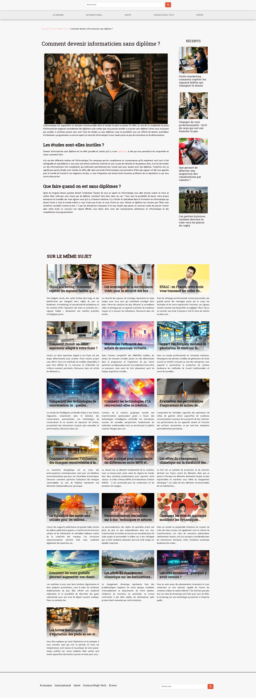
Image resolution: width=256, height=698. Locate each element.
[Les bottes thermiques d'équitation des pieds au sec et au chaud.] (73, 622)
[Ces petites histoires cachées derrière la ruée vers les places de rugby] (193, 200)
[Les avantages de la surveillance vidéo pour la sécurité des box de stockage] (128, 279)
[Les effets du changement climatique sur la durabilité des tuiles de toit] (183, 450)
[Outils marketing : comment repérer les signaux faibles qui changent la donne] (193, 60)
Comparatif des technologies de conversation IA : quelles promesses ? (72, 405)
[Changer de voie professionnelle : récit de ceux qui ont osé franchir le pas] (193, 105)
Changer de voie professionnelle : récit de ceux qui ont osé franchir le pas (193, 126)
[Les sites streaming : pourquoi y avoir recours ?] (183, 565)
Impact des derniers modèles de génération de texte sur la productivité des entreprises (183, 348)
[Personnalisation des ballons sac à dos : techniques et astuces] (128, 508)
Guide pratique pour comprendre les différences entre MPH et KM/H (128, 462)
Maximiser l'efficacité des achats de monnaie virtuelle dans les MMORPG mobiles (125, 348)
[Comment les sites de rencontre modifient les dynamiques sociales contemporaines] (183, 508)
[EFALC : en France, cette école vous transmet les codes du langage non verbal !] (183, 279)
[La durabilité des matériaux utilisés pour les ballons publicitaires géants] (73, 508)
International (94, 15)
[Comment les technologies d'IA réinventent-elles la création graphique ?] (128, 393)
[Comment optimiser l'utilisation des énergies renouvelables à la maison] (73, 450)
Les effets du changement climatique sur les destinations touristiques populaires (127, 577)
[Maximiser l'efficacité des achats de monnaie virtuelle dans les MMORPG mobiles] (128, 336)
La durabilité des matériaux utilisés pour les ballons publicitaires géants (69, 520)
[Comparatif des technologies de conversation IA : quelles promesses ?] (73, 393)
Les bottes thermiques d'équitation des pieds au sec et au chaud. (72, 634)
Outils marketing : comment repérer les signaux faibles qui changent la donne (192, 81)
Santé (128, 15)
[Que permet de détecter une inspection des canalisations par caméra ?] (193, 151)
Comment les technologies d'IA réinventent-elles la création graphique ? (127, 405)
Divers (199, 15)
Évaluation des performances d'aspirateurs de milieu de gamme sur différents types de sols (182, 407)
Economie (58, 15)
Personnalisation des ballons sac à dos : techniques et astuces (128, 518)
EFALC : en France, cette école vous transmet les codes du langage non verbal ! (181, 291)
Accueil (45, 29)
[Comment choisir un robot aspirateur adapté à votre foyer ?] (73, 336)
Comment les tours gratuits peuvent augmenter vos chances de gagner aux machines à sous (73, 577)
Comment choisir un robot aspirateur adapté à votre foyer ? (73, 346)
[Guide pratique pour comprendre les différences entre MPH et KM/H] (128, 450)
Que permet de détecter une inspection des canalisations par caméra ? (190, 173)
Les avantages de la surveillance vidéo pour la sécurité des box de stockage (128, 291)
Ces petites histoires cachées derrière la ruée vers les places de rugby (192, 221)
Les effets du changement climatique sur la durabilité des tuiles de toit (183, 462)
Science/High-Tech (164, 15)
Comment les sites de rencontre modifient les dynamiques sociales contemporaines (183, 520)
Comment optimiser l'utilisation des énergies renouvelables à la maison (73, 462)
